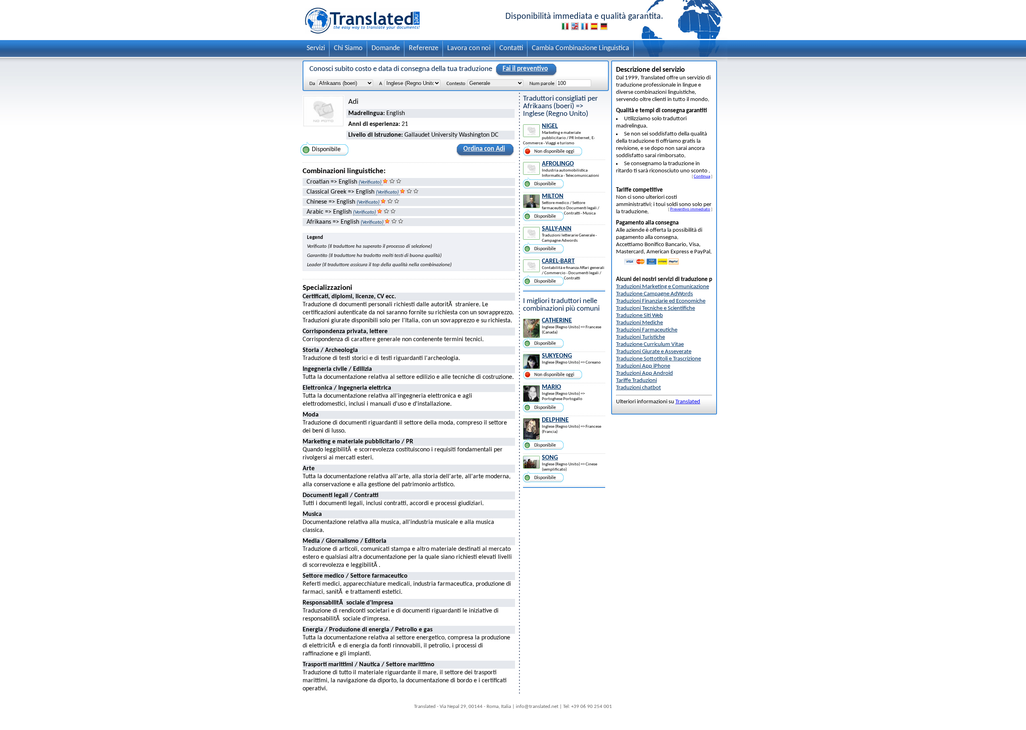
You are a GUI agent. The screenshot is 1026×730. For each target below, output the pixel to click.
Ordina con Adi (484, 149)
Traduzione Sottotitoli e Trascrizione (658, 359)
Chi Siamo (348, 48)
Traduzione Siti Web (639, 316)
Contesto (455, 83)
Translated (687, 402)
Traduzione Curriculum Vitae (650, 345)
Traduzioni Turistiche (640, 337)
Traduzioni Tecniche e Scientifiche (655, 308)
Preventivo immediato (690, 209)
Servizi (316, 48)
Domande (386, 48)
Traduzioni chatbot (638, 388)
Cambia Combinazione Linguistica (580, 48)
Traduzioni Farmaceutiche (646, 330)
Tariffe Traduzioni (636, 381)
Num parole (541, 83)
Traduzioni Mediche (639, 323)
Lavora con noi (469, 48)
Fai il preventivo (525, 68)
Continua (702, 176)
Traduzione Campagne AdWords (654, 294)
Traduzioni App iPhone (643, 366)
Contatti (511, 48)
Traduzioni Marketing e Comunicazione (662, 287)
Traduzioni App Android (644, 373)
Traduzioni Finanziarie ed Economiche (660, 301)
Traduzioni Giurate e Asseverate (653, 352)
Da (312, 83)
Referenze (423, 48)
